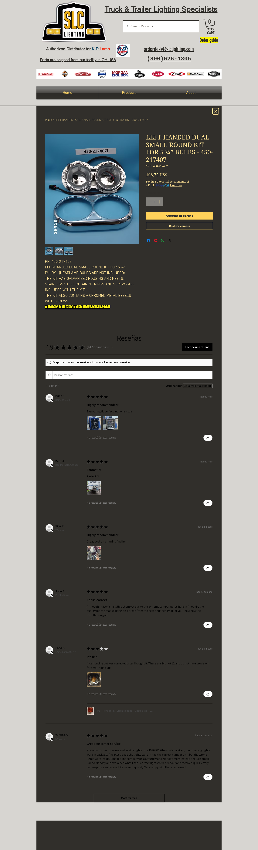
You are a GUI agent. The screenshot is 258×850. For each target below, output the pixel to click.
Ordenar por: (174, 386)
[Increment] (159, 201)
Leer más (176, 185)
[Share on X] (170, 240)
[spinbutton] (154, 201)
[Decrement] (150, 201)
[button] (210, 24)
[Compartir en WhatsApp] (163, 240)
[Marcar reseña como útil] (207, 438)
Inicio (48, 120)
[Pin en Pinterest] (155, 240)
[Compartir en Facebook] (148, 240)
